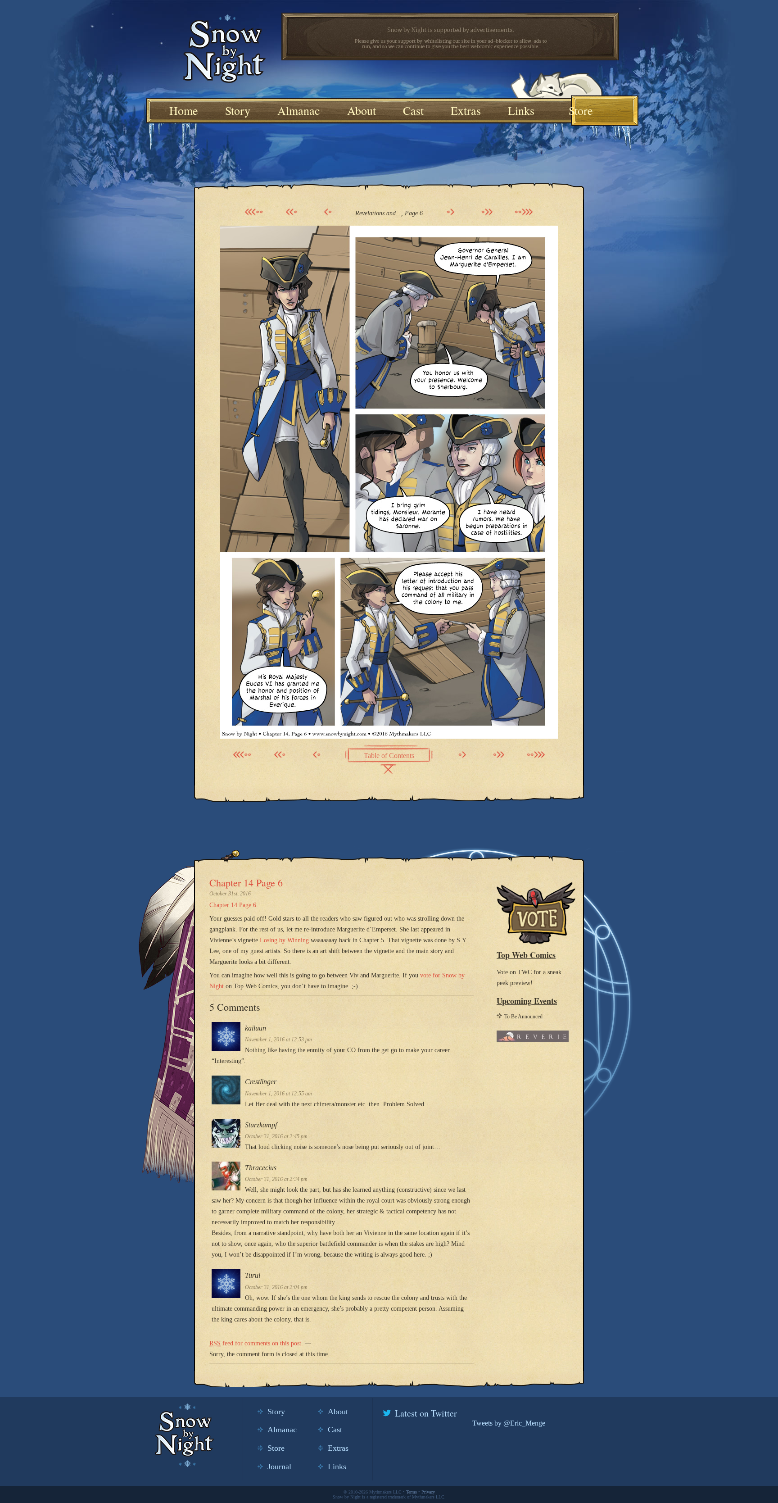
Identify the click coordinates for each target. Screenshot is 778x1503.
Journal (279, 1466)
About (361, 110)
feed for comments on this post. (256, 1343)
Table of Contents (389, 755)
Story (237, 110)
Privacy (428, 1491)
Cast (413, 110)
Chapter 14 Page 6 (246, 882)
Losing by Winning (284, 940)
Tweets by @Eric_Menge (508, 1423)
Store (581, 110)
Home (183, 110)
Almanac (298, 110)
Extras (466, 110)
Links (521, 110)
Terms (411, 1491)
